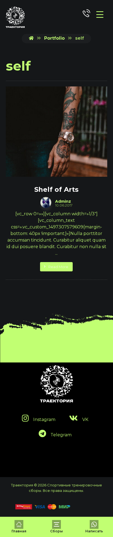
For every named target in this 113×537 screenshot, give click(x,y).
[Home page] (31, 38)
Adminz (63, 201)
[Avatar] (45, 202)
